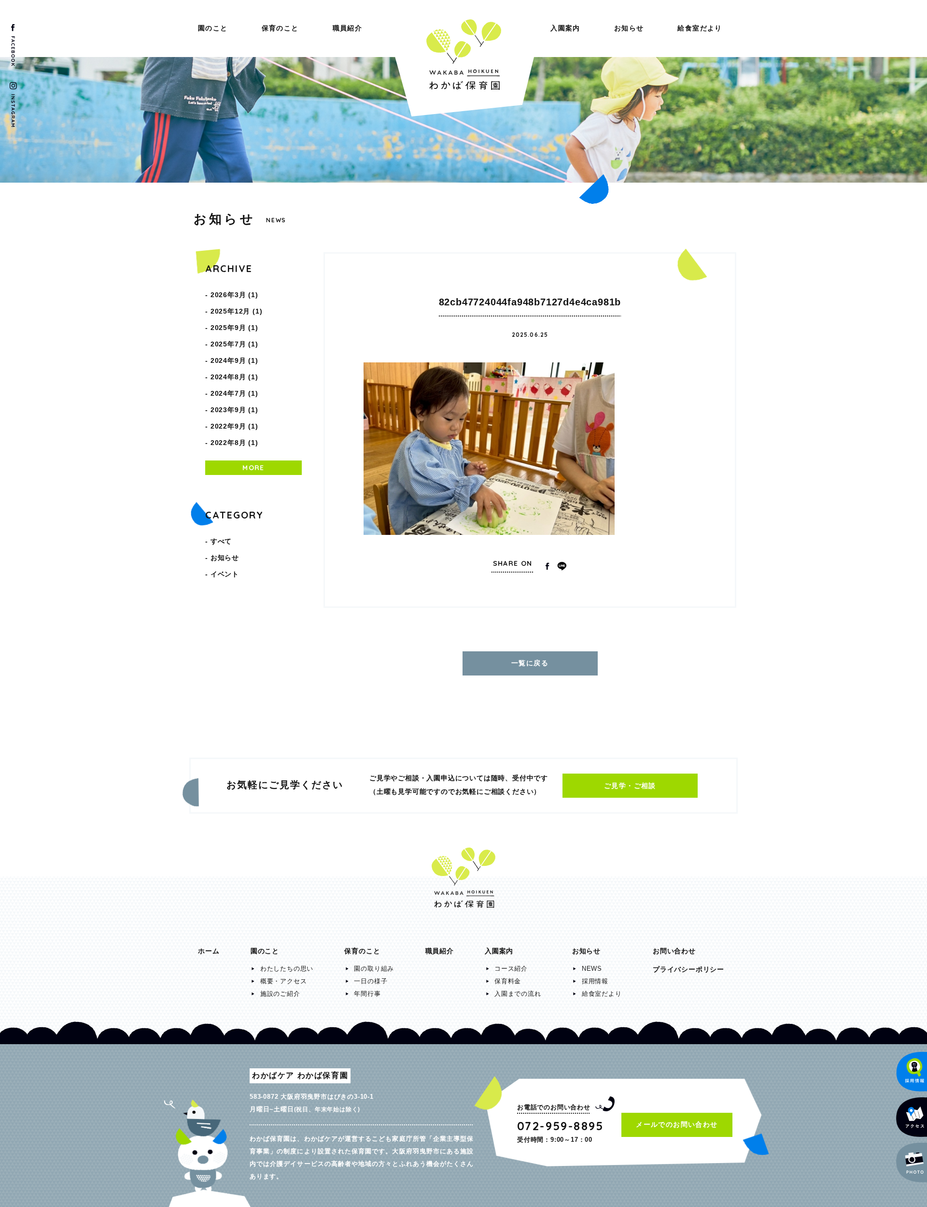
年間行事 (367, 993)
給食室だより (699, 28)
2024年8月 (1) (234, 377)
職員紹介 (348, 28)
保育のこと (280, 28)
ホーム (208, 951)
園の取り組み (374, 968)
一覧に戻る (529, 663)
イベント (225, 574)
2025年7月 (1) (234, 344)
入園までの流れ (517, 993)
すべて (221, 541)
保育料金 (507, 981)
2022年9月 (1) (234, 426)
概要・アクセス (283, 981)
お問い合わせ (674, 951)
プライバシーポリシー (688, 969)
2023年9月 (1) (234, 410)
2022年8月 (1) (234, 442)
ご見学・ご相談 (630, 786)
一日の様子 (370, 981)
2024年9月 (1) (234, 360)
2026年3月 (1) (234, 295)
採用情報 (595, 981)
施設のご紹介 (280, 993)
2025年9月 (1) (234, 327)
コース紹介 (511, 968)
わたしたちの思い (286, 968)
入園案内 (565, 28)
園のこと (213, 28)
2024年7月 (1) (234, 393)
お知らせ (629, 28)
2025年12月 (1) (237, 311)
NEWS (592, 968)
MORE (253, 467)
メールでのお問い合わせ (676, 1124)
